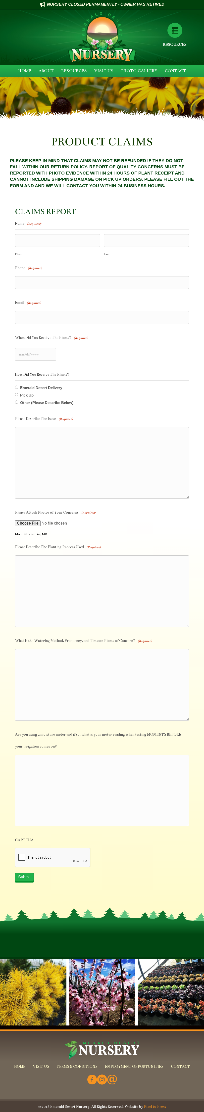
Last (106, 254)
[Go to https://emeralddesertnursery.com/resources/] (174, 30)
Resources (175, 44)
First (18, 254)
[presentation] (53, 857)
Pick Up (27, 395)
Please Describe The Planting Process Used (58, 547)
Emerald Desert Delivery (41, 388)
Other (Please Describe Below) (46, 402)
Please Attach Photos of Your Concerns (55, 512)
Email (28, 302)
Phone (28, 268)
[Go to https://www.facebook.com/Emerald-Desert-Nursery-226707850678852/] (92, 1080)
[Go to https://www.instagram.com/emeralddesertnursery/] (102, 1080)
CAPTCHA (24, 840)
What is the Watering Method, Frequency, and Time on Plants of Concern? (83, 640)
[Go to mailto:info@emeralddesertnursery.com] (112, 1080)
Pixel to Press (155, 1106)
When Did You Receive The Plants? (51, 337)
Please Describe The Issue (44, 418)
